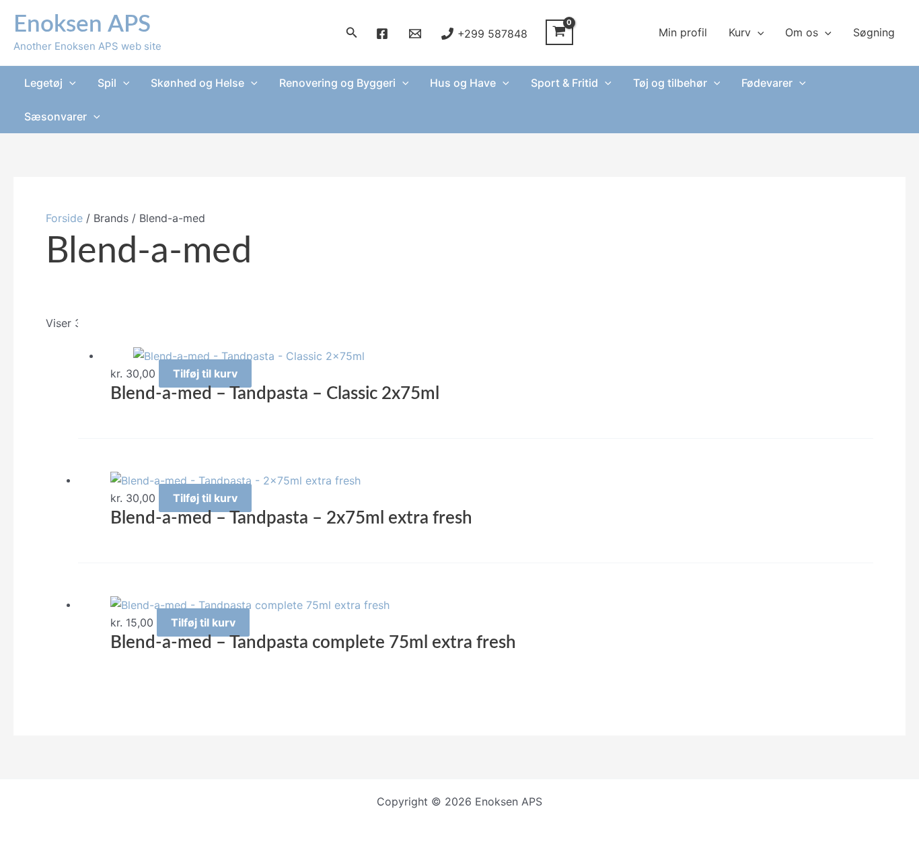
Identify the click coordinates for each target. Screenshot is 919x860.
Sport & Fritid (564, 82)
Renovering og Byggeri (337, 82)
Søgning (874, 32)
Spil (107, 82)
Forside (64, 218)
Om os (801, 32)
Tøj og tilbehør (670, 82)
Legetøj (43, 82)
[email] (416, 34)
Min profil (683, 32)
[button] (352, 32)
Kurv (740, 32)
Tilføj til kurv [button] (205, 373)
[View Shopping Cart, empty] (559, 32)
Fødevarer (767, 82)
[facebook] (384, 34)
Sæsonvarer (55, 116)
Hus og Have (463, 82)
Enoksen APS (82, 24)
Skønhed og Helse (197, 82)
